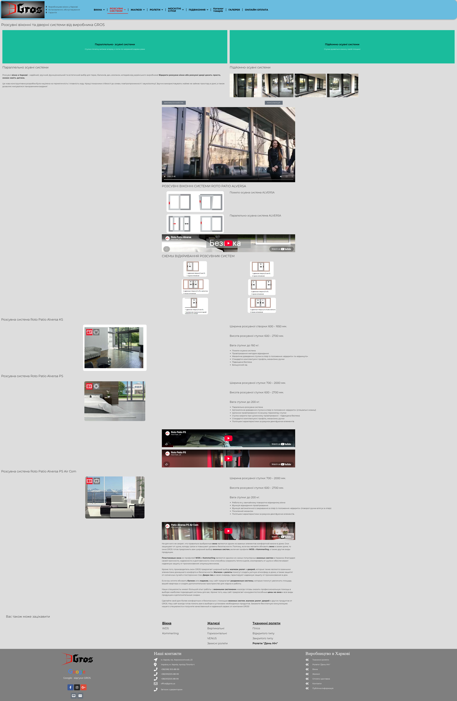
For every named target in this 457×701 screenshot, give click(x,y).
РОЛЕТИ (155, 9)
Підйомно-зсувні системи (250, 67)
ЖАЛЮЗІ (136, 9)
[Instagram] (77, 687)
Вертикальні (215, 628)
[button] (174, 103)
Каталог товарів (218, 9)
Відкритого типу (263, 633)
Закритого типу (263, 638)
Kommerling (170, 633)
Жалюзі (213, 623)
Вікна (166, 623)
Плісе (256, 628)
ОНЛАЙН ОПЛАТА (256, 9)
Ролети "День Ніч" (265, 643)
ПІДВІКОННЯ (197, 9)
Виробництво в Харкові (327, 653)
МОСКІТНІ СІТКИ (174, 9)
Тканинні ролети (266, 623)
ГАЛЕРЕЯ (234, 9)
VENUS (212, 638)
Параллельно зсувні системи (25, 67)
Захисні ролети (217, 643)
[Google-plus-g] (84, 687)
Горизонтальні (217, 633)
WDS (165, 628)
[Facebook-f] (70, 687)
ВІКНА (98, 9)
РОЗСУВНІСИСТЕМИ (116, 9)
